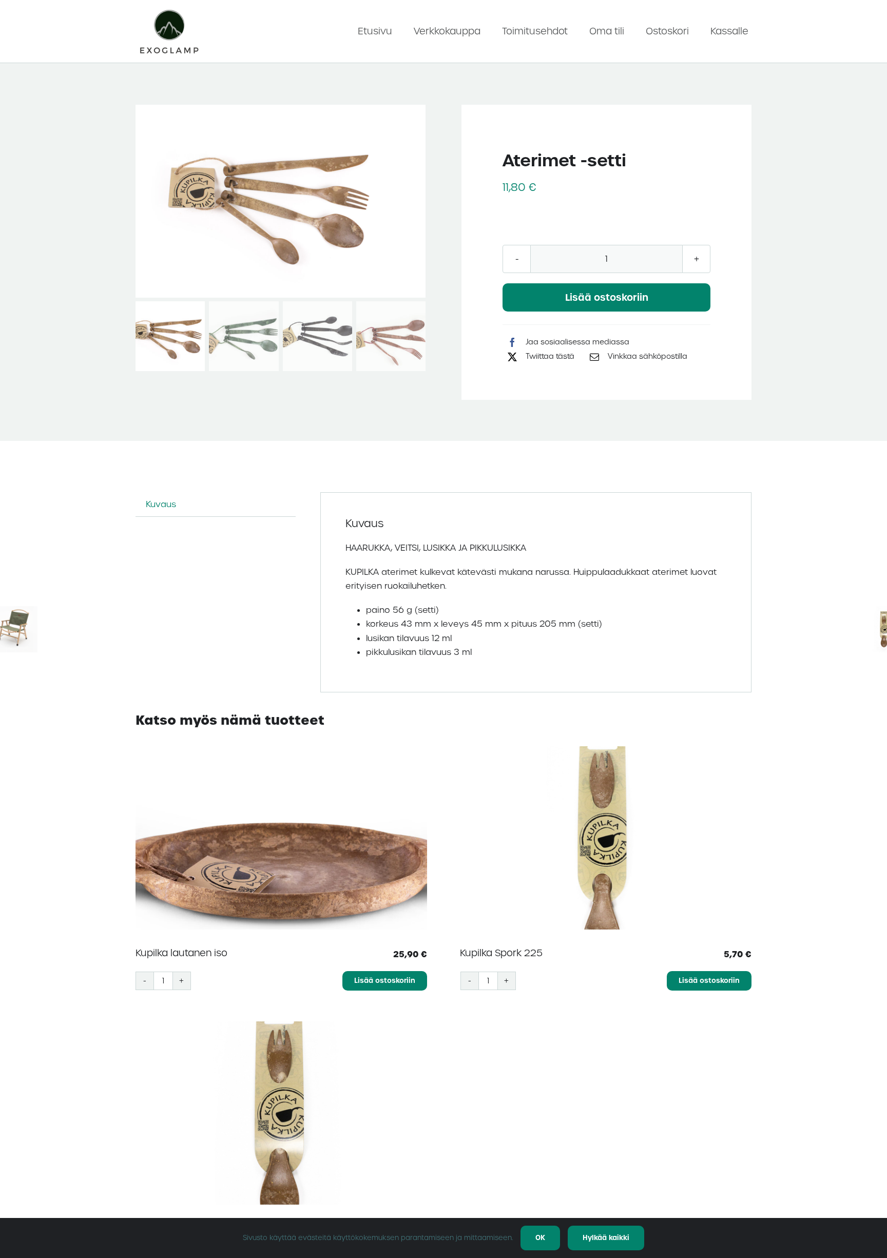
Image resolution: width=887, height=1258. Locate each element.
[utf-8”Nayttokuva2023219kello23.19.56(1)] (170, 9)
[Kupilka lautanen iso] (281, 838)
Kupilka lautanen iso (181, 953)
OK (540, 1237)
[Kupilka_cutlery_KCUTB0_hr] (281, 201)
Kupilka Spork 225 (501, 953)
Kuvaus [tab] (161, 504)
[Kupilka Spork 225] (606, 838)
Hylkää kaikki (606, 1237)
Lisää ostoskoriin (606, 297)
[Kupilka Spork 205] (281, 1113)
